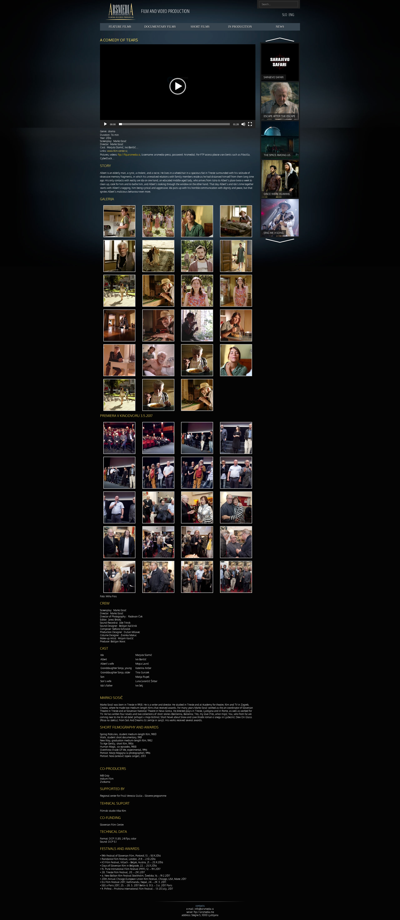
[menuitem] (285, 14)
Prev (280, 241)
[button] (177, 86)
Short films (200, 26)
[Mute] (243, 124)
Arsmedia (120, 11)
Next (280, 40)
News (280, 26)
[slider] (174, 124)
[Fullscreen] (250, 124)
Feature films (120, 26)
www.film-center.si (117, 150)
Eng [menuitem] (291, 14)
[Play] (105, 124)
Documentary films (160, 26)
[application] (177, 86)
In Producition (240, 26)
